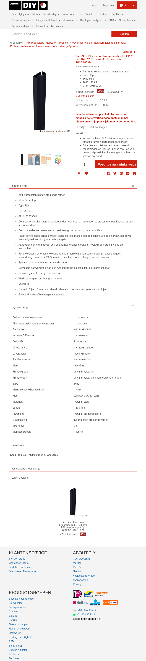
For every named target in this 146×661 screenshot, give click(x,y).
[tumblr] (134, 173)
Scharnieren (126, 20)
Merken (77, 563)
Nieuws (77, 571)
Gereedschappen (22, 20)
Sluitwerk (40, 26)
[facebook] (108, 173)
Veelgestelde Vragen (84, 575)
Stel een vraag (17, 558)
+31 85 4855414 (87, 610)
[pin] (79, 173)
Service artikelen (21, 26)
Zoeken (124, 34)
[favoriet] (86, 173)
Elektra (102, 14)
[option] (22, 159)
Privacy (77, 584)
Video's (77, 567)
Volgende (127, 51)
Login (94, 5)
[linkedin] (128, 173)
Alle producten (35, 42)
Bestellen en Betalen (20, 567)
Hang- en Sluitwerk (47, 20)
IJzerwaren (69, 20)
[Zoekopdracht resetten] (105, 34)
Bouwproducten (71, 14)
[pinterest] (121, 173)
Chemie (89, 14)
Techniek (56, 26)
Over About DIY (81, 558)
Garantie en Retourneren (23, 571)
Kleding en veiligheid (92, 20)
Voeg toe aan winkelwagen (117, 164)
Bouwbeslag (50, 14)
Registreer (108, 5)
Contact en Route (19, 563)
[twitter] (115, 173)
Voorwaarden (80, 580)
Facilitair (116, 14)
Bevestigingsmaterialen (25, 14)
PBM (112, 20)
